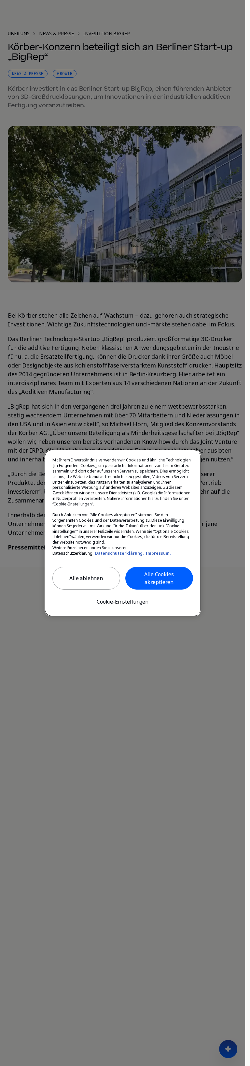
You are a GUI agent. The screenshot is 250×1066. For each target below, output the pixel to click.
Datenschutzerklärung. (119, 553)
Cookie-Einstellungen (122, 601)
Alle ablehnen (86, 578)
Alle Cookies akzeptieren (159, 578)
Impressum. (158, 553)
